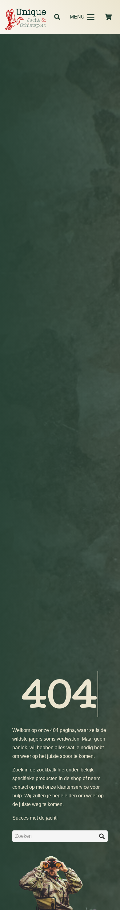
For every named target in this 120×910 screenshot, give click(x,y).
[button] (57, 17)
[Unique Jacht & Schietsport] (25, 19)
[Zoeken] (101, 836)
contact (20, 787)
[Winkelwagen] (108, 17)
